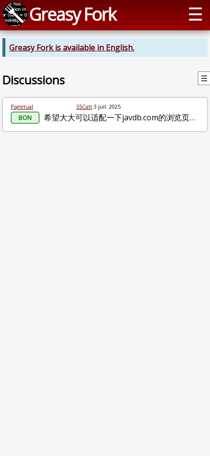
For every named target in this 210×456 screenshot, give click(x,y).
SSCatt (84, 106)
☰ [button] (195, 13)
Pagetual (22, 106)
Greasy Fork (72, 13)
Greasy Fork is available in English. (71, 47)
